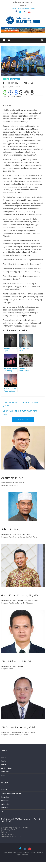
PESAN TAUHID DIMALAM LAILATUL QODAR (20, 404)
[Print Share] (32, 92)
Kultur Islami (15, 79)
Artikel (6, 79)
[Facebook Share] (10, 92)
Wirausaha (5, 800)
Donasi (3, 775)
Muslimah (4, 808)
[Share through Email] (26, 92)
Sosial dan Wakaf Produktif (11, 793)
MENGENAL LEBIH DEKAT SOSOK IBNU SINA (20, 413)
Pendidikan (5, 797)
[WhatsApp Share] (5, 92)
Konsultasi (5, 772)
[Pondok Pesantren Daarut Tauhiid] (3, 40)
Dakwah (4, 790)
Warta (3, 764)
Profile (3, 761)
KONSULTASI (23, 420)
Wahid (19, 87)
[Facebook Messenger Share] (16, 92)
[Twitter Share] (21, 92)
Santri (3, 811)
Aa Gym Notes (6, 768)
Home (3, 757)
